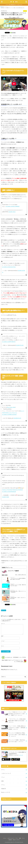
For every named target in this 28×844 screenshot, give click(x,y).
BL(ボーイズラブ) (6, 601)
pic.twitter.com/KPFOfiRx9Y (9, 341)
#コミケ (22, 410)
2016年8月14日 (17, 418)
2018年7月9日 (5, 497)
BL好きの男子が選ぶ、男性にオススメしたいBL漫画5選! (18, 592)
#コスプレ (14, 412)
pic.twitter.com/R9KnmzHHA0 (9, 414)
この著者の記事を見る (21, 574)
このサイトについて (6, 773)
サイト (2, 645)
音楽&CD (3, 788)
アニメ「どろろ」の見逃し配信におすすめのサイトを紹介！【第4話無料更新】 (17, 727)
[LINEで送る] (13, 32)
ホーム (3, 769)
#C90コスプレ (8, 412)
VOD (8, 582)
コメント (3, 623)
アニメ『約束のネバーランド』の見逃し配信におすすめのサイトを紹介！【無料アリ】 (17, 713)
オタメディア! (13, 842)
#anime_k (4, 489)
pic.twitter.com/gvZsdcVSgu (9, 266)
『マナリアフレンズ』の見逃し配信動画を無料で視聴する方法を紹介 (18, 579)
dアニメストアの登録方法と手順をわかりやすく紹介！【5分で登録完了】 (16, 734)
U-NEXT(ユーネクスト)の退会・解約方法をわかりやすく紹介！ (18, 585)
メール (2, 641)
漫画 (2, 781)
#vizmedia (9, 489)
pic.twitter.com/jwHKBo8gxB (9, 491)
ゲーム (3, 784)
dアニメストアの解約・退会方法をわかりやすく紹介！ (16, 740)
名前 (2, 636)
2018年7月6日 (12, 211)
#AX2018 (20, 489)
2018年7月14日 (20, 345)
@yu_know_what (11, 407)
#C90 (3, 412)
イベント (4, 610)
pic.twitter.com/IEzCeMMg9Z (12, 206)
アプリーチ (21, 755)
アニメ (3, 777)
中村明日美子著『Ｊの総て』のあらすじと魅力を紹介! (18, 598)
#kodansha (15, 489)
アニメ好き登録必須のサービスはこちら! (14, 4)
